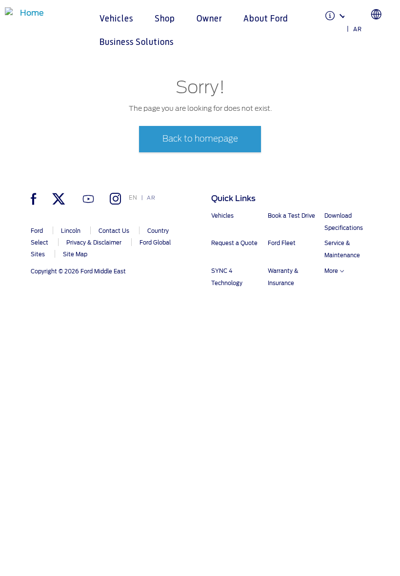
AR (357, 29)
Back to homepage (200, 139)
